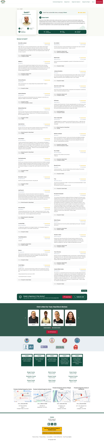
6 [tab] (51, 327)
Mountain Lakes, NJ (58, 180)
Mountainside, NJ (58, 87)
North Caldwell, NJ (22, 125)
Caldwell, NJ (21, 266)
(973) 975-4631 (52, 373)
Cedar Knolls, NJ (22, 178)
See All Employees (52, 331)
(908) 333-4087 (73, 377)
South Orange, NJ (58, 152)
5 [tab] (49, 327)
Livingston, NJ (21, 252)
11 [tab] (58, 327)
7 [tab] (52, 327)
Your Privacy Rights (67, 436)
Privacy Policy (42, 436)
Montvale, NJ (57, 102)
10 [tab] (56, 327)
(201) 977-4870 (31, 373)
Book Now (68, 297)
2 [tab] (45, 327)
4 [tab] (48, 327)
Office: (23, 403)
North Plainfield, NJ (22, 225)
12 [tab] (59, 327)
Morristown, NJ (57, 59)
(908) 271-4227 (31, 377)
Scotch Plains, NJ (22, 140)
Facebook (49, 424)
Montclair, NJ (57, 253)
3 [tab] (47, 327)
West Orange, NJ (58, 236)
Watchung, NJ (57, 119)
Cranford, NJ (57, 195)
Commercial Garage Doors (58, 1)
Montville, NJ (21, 44)
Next (78, 318)
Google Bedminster (55, 424)
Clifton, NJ (21, 238)
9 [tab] (55, 327)
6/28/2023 (23, 32)
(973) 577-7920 (73, 373)
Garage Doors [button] (67, 1)
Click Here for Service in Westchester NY (52, 432)
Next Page (84, 290)
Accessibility (49, 436)
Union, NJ (21, 63)
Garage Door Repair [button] (86, 1)
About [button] (93, 1)
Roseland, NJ (57, 270)
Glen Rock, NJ (57, 44)
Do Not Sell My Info (58, 436)
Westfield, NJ (21, 95)
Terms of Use (35, 436)
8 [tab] (54, 327)
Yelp (52, 424)
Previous (25, 318)
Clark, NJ (56, 72)
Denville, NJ (21, 109)
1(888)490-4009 (80, 297)
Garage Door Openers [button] (76, 1)
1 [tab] (44, 327)
